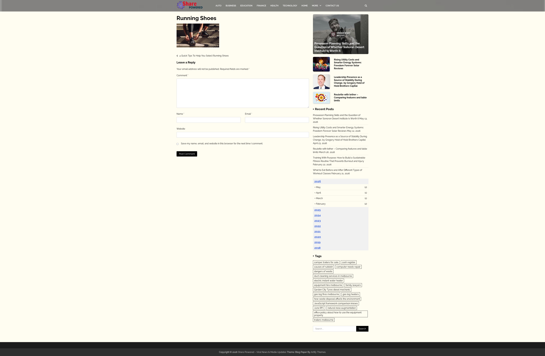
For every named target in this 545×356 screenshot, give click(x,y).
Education (246, 5)
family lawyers (353, 285)
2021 (317, 231)
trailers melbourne (323, 320)
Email (248, 114)
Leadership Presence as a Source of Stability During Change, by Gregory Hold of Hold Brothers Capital (349, 81)
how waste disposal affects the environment (337, 299)
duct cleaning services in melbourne (333, 276)
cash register (348, 262)
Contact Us (332, 5)
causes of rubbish (323, 266)
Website (181, 128)
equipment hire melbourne (328, 285)
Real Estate (317, 29)
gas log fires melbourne (326, 294)
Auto (218, 5)
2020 (317, 236)
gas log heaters (351, 294)
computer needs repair (348, 266)
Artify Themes (318, 352)
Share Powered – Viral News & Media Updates (262, 352)
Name (180, 114)
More (315, 5)
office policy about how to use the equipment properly (337, 314)
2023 (317, 220)
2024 (317, 215)
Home (304, 5)
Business (231, 5)
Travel (315, 18)
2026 (317, 181)
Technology (290, 5)
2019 (317, 242)
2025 (317, 209)
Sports (315, 12)
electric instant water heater (328, 280)
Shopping (316, 34)
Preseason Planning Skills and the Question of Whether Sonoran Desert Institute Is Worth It (339, 47)
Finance (261, 5)
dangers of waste (323, 271)
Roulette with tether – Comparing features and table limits (350, 97)
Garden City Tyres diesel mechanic (332, 289)
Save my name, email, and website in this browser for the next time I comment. (222, 143)
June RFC (319, 308)
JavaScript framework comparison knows (336, 303)
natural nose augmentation (342, 308)
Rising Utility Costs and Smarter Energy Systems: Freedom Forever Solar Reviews (348, 64)
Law (314, 23)
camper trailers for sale (326, 262)
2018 (317, 247)
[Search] (365, 5)
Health (274, 5)
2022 (317, 226)
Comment (182, 75)
